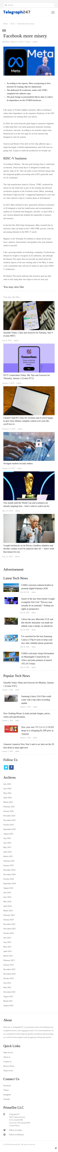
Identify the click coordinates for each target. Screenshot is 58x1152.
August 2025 (8, 834)
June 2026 (7, 788)
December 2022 (9, 969)
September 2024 (9, 883)
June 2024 (7, 897)
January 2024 (8, 920)
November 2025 (9, 820)
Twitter (6, 1090)
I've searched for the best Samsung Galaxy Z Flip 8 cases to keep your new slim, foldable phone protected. (37, 639)
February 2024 (8, 915)
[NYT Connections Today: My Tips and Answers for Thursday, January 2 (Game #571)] (29, 345)
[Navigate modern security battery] (29, 434)
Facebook (7, 1085)
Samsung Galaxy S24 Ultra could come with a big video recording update (36, 699)
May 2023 (7, 947)
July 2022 (7, 983)
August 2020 (8, 1005)
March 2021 (8, 1001)
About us (6, 1057)
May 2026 (7, 793)
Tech (4, 30)
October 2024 (8, 879)
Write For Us (8, 1052)
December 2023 (9, 924)
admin (34, 592)
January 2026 (8, 811)
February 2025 (8, 861)
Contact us (7, 1061)
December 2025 (9, 816)
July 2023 (7, 938)
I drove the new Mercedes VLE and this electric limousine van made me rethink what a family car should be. (37, 622)
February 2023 (8, 960)
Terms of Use (8, 1071)
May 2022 (7, 987)
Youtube (6, 1099)
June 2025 (7, 843)
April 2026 (7, 798)
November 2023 (9, 929)
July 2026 (7, 784)
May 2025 (7, 847)
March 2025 (8, 856)
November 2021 (9, 992)
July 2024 (7, 892)
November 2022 (9, 974)
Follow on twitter (15, 1130)
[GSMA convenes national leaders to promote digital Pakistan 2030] (11, 585)
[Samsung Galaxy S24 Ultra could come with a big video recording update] (11, 696)
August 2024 (8, 888)
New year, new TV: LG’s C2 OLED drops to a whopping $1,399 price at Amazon (37, 730)
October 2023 (8, 933)
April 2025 (7, 852)
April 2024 (7, 906)
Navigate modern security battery (18, 463)
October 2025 (8, 825)
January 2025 (8, 865)
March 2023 (8, 956)
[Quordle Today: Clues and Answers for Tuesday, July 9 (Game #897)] (29, 303)
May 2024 (7, 901)
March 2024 (8, 911)
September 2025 (9, 829)
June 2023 (7, 942)
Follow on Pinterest (16, 1134)
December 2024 (9, 870)
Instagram (7, 1095)
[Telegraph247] (18, 12)
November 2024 (9, 874)
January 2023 (8, 965)
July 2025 (7, 838)
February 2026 (8, 807)
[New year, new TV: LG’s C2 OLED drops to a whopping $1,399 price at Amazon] (11, 727)
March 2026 (8, 802)
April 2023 (7, 951)
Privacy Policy (8, 1066)
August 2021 (8, 996)
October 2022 (8, 978)
